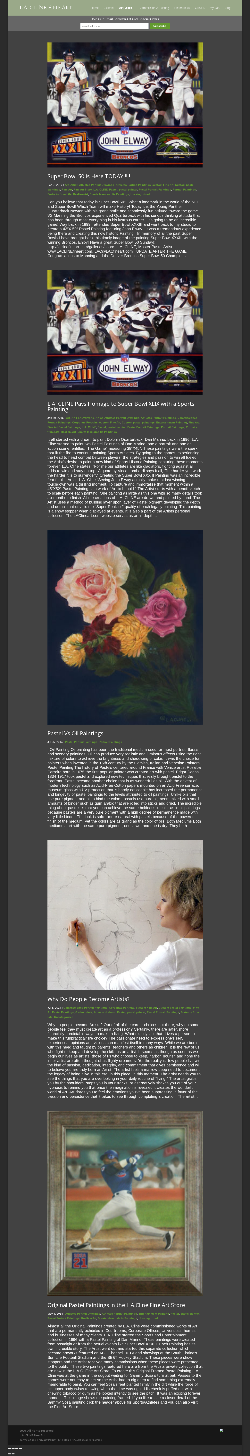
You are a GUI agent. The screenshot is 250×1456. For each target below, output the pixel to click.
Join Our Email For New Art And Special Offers (125, 19)
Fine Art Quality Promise (86, 1440)
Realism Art (80, 194)
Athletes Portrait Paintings (133, 184)
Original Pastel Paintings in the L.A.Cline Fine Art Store (116, 1305)
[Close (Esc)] (20, 1448)
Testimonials (182, 8)
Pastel (113, 189)
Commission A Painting (154, 8)
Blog (227, 8)
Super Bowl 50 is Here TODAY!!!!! (88, 176)
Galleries (109, 8)
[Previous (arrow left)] (9, 1453)
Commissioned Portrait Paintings (85, 1007)
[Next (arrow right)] (13, 1453)
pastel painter (128, 189)
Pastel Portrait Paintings (155, 189)
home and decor (105, 1012)
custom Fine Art (162, 184)
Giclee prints (83, 1012)
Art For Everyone (82, 417)
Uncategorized (140, 194)
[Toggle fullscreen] (13, 1448)
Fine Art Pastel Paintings (63, 427)
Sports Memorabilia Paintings (109, 194)
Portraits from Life (59, 194)
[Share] (16, 1448)
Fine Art (67, 189)
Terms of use (28, 1440)
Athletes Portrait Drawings (96, 184)
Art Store (125, 8)
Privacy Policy (47, 1440)
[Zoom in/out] (9, 1448)
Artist (74, 184)
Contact (200, 8)
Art (67, 184)
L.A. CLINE (100, 189)
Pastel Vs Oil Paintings (75, 733)
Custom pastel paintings (138, 422)
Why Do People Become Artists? (88, 999)
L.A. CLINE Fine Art (46, 7)
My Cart (215, 8)
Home (95, 8)
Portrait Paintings (184, 189)
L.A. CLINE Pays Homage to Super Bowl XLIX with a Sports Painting (120, 406)
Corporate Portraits (85, 422)
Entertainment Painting (171, 422)
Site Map (63, 1440)
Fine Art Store (83, 189)
